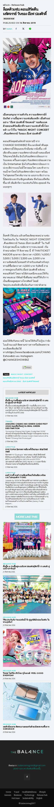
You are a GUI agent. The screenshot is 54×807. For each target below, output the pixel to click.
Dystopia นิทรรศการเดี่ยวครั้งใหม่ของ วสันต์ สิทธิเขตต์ (26, 450)
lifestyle (10, 447)
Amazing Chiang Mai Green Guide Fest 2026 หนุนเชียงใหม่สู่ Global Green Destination (26, 426)
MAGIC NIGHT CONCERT (22, 374)
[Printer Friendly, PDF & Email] (27, 369)
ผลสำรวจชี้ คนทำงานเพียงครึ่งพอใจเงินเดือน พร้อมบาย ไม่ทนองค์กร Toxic (25, 476)
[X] (23, 29)
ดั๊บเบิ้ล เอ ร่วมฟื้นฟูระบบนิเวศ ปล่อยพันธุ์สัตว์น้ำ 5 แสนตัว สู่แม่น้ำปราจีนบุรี (26, 401)
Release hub (18, 5)
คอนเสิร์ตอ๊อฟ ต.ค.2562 (12, 381)
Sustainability (28, 798)
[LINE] (30, 29)
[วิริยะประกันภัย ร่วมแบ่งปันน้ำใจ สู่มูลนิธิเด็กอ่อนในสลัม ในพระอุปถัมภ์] (27, 594)
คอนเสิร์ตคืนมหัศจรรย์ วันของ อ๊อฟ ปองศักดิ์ (19, 378)
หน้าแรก (6, 5)
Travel (9, 421)
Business (17, 795)
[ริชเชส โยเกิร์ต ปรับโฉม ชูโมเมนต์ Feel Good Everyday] (27, 648)
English (39, 798)
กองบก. (9, 29)
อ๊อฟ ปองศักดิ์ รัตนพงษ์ (31, 381)
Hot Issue (16, 798)
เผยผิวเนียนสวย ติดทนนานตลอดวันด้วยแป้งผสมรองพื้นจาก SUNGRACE (26, 727)
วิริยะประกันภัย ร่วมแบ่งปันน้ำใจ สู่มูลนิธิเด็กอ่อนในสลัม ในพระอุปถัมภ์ (26, 621)
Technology (29, 795)
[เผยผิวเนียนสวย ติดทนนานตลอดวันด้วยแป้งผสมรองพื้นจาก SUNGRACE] (27, 701)
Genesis (7, 795)
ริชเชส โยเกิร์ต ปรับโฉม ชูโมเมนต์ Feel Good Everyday (23, 674)
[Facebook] (16, 29)
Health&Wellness (29, 792)
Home (8, 792)
